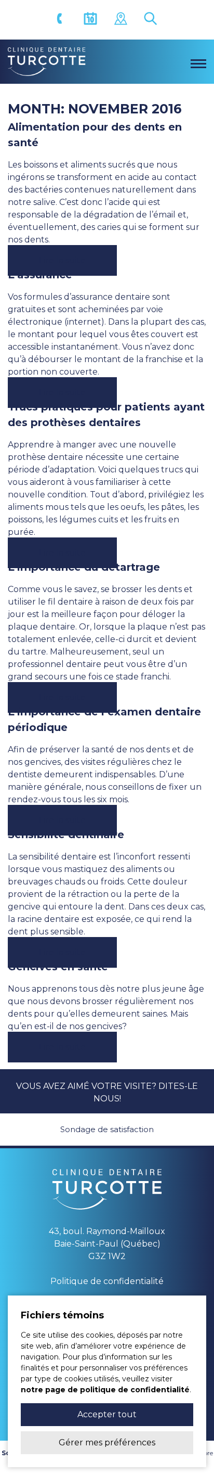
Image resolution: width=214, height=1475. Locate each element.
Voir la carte (122, 20)
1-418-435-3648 (62, 20)
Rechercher (152, 20)
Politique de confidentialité (107, 1281)
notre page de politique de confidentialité (105, 1389)
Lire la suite (62, 260)
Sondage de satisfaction (107, 1129)
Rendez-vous (92, 20)
